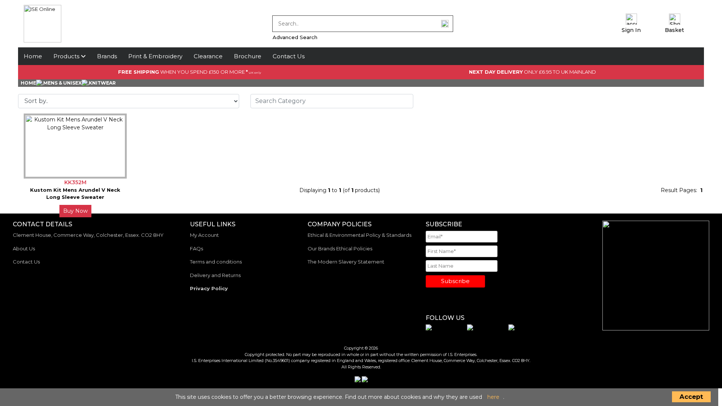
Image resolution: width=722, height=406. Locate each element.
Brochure (247, 56)
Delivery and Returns (215, 275)
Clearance (208, 56)
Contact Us (289, 56)
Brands (107, 56)
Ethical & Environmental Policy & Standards (359, 235)
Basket (674, 30)
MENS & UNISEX (62, 83)
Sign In (631, 30)
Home (33, 56)
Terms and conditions (216, 262)
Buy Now (75, 211)
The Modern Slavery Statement (346, 262)
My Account (204, 235)
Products (67, 56)
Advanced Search (295, 37)
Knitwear (102, 83)
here (493, 397)
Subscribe (455, 281)
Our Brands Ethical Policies (340, 248)
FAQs (196, 248)
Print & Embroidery (155, 56)
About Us (24, 248)
